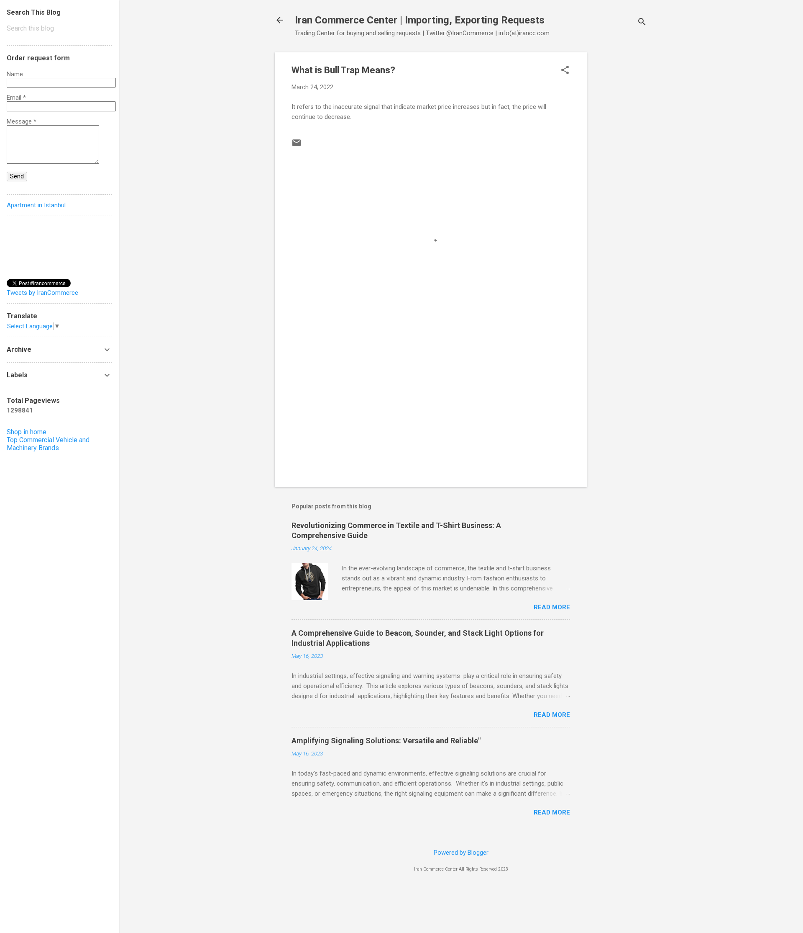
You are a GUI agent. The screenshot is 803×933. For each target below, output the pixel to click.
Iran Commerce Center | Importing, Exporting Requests (420, 20)
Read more (552, 607)
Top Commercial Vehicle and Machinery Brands (48, 444)
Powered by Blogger (461, 852)
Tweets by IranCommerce (42, 292)
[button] (565, 71)
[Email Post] (297, 145)
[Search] (642, 23)
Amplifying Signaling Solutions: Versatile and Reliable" (386, 740)
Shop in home (26, 432)
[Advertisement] (620, 178)
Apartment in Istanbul (36, 205)
